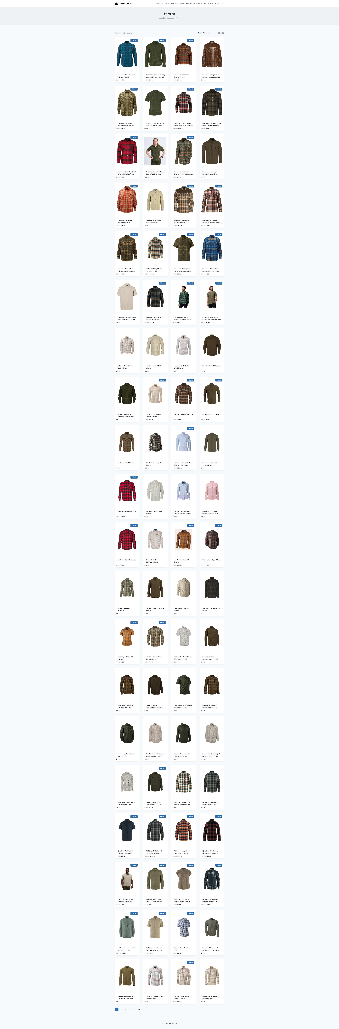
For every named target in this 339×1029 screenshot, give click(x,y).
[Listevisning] (222, 33)
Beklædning (159, 3)
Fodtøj (167, 3)
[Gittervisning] (219, 33)
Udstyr (203, 3)
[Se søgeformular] (222, 3)
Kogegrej (196, 3)
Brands (210, 3)
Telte (182, 3)
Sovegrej (188, 3)
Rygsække (174, 3)
